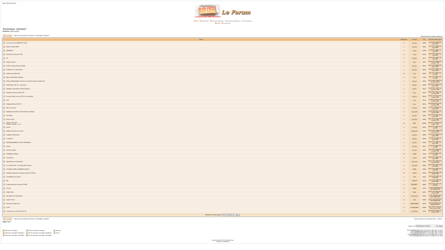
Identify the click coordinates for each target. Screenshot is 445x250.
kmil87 (414, 89)
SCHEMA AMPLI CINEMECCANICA (17, 169)
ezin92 (414, 115)
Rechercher (205, 21)
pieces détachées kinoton (14, 77)
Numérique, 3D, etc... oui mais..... (17, 85)
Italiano (414, 96)
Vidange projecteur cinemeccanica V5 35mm (21, 173)
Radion (414, 58)
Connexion (226, 23)
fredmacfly (414, 131)
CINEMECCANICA (12, 154)
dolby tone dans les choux (14, 131)
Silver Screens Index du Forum (24, 35)
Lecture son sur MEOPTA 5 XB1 (16, 43)
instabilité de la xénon (13, 177)
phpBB (219, 240)
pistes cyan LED (11, 122)
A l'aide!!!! (9, 138)
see (434, 74)
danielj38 (415, 111)
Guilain (414, 150)
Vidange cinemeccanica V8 (15, 92)
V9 (7, 58)
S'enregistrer (248, 21)
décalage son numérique (14, 196)
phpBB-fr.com (226, 241)
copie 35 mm (10, 200)
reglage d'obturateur (13, 135)
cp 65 (8, 207)
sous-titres (9, 158)
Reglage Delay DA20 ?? (14, 104)
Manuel (434, 66)
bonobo (414, 47)
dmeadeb (415, 161)
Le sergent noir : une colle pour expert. (19, 165)
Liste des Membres (218, 21)
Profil (218, 23)
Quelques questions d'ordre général (18, 89)
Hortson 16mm (11, 150)
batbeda (434, 97)
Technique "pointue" (15, 29)
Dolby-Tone (10, 192)
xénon (8, 146)
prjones (414, 43)
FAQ (196, 21)
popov (434, 143)
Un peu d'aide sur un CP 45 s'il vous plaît (19, 96)
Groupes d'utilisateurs (234, 21)
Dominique (434, 82)
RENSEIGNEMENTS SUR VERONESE (18, 142)
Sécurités (9, 115)
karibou (414, 81)
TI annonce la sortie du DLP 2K (16, 211)
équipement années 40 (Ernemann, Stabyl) (20, 111)
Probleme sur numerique (14, 69)
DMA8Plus (9, 50)
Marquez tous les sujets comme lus (431, 36)
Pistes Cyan (10, 119)
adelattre (414, 119)
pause (8, 127)
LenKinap (433, 93)
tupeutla (414, 165)
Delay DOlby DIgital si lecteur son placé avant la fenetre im (25, 81)
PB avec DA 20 (11, 108)
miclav (434, 47)
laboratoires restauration (14, 161)
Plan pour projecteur (13, 203)
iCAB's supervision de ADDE (15, 66)
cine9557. (434, 62)
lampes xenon (11, 62)
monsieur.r (434, 89)
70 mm (8, 188)
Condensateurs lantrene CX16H (16, 184)
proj (434, 128)
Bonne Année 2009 (12, 47)
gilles (414, 54)
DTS (7, 100)
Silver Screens (14, 31)
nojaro (415, 158)
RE (7, 180)
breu (414, 62)
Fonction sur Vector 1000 (14, 54)
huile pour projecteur (13, 73)
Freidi (414, 50)
